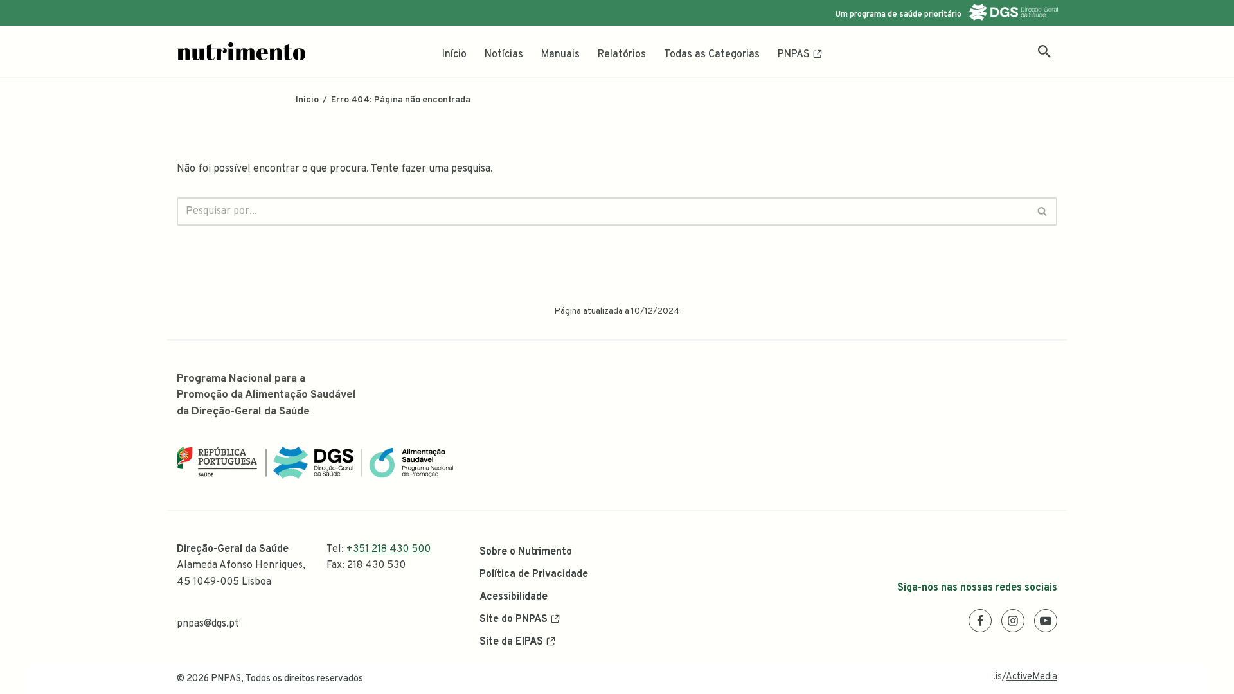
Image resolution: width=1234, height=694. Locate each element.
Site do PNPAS (513, 619)
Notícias (504, 54)
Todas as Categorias (712, 54)
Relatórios (622, 54)
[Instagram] (1012, 620)
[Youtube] (1045, 620)
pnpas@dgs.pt (208, 624)
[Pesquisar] (1044, 51)
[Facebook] (980, 620)
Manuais (560, 54)
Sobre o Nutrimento (525, 552)
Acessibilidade (513, 597)
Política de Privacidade (533, 574)
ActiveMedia (1031, 677)
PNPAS (794, 54)
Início (454, 54)
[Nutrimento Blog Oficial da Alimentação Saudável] (241, 51)
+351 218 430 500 (388, 549)
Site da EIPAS (511, 642)
